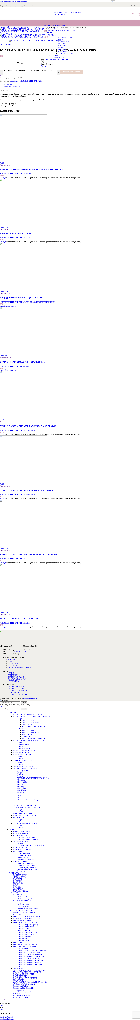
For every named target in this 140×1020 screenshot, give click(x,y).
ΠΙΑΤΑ (60, 48)
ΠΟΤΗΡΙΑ (62, 50)
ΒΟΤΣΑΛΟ (52, 28)
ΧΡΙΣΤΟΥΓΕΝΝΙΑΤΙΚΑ (57, 58)
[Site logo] (70, 14)
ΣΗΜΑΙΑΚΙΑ (63, 52)
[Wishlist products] (125, 13)
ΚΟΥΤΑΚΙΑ (62, 44)
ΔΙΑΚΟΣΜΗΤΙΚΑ (65, 40)
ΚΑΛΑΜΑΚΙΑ (63, 42)
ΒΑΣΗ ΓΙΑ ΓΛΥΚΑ (65, 38)
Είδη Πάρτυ (52, 35)
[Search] (123, 13)
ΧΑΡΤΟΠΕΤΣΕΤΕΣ (65, 54)
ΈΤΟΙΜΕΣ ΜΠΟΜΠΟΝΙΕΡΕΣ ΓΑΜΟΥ (62, 30)
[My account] (128, 13)
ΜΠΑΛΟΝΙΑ (63, 46)
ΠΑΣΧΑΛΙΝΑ (53, 56)
